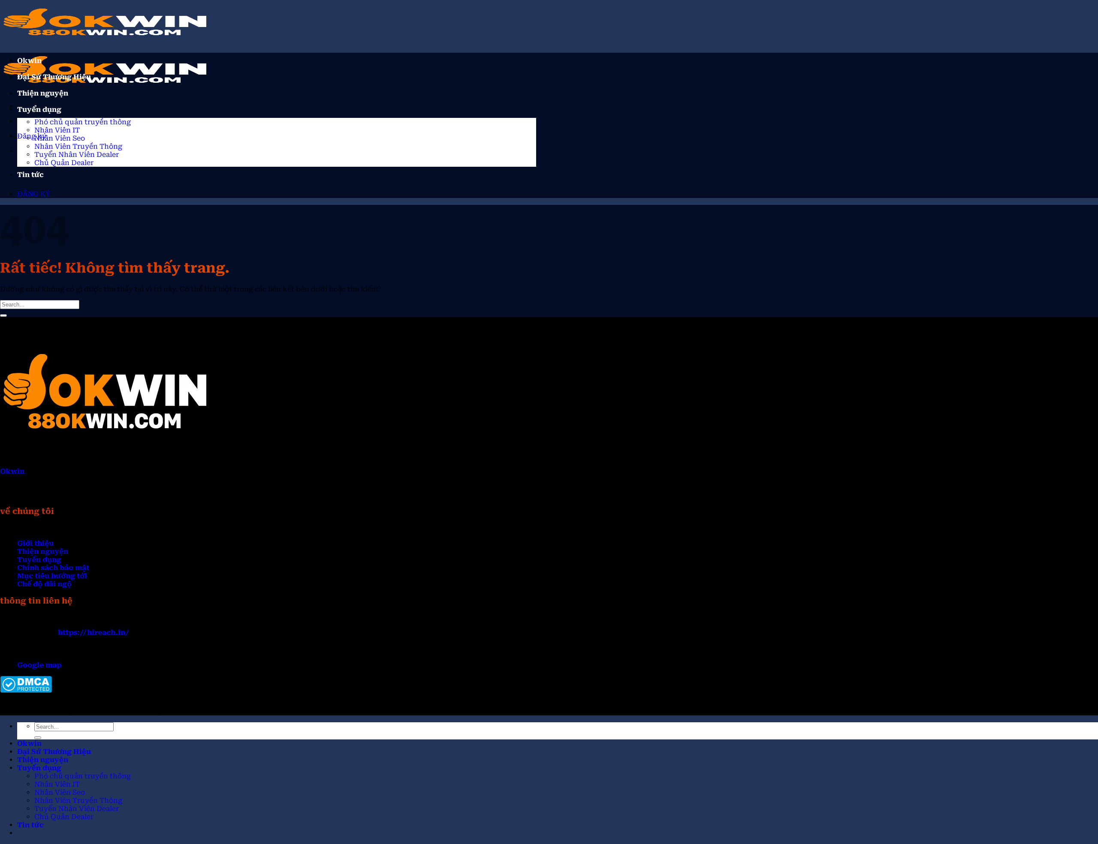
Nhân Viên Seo (59, 138)
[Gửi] (3, 315)
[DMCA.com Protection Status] (26, 690)
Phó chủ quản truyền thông (82, 122)
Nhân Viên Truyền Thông (78, 146)
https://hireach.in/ (93, 632)
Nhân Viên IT (57, 130)
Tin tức (30, 175)
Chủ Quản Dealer (64, 163)
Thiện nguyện (42, 93)
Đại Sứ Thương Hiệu (54, 77)
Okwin (29, 61)
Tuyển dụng (39, 109)
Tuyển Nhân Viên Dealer (76, 154)
